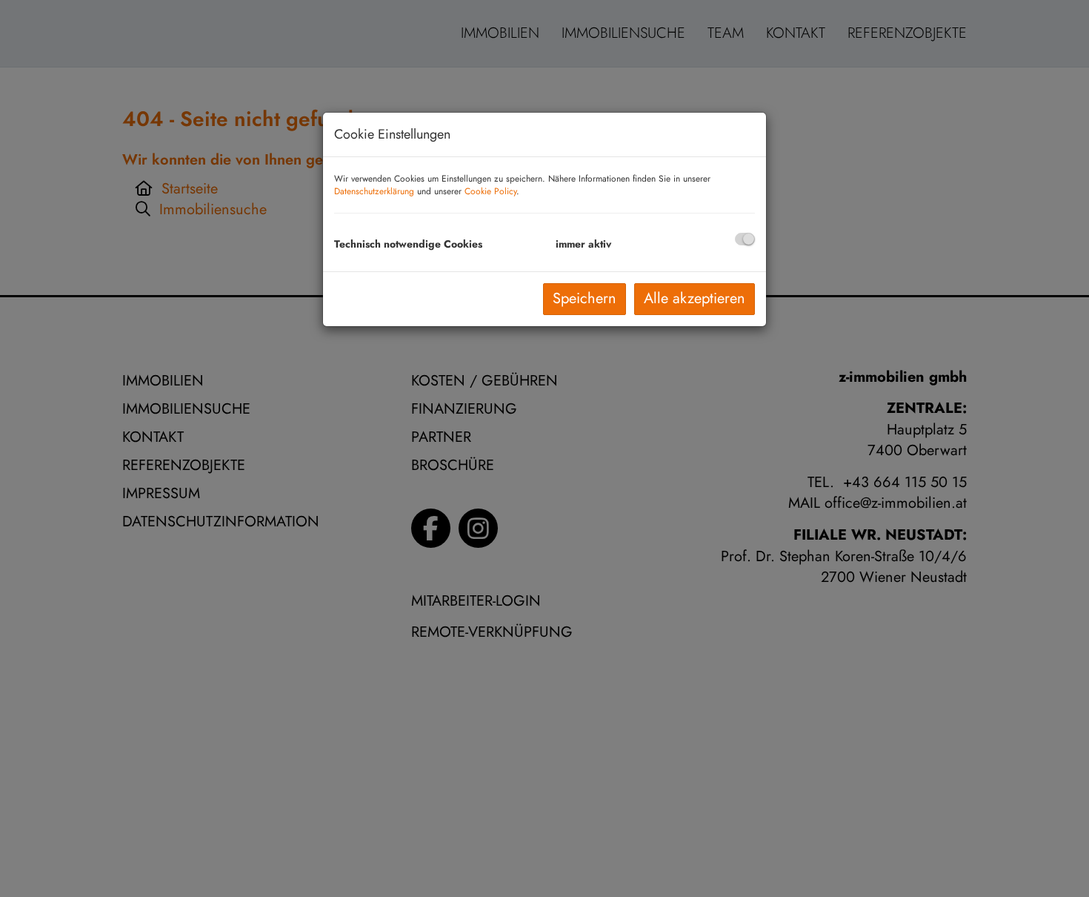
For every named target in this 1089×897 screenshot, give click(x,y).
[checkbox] (745, 239)
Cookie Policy (490, 191)
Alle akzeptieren (694, 298)
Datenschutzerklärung (374, 191)
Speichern (584, 298)
